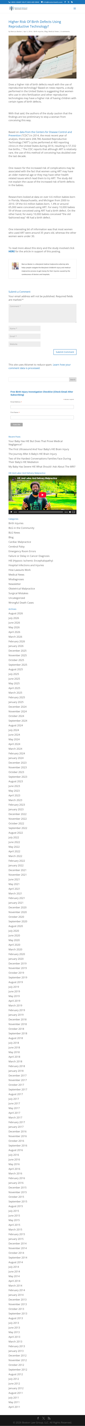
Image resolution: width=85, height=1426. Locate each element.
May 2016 (14, 1164)
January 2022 (16, 865)
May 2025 (14, 683)
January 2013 (16, 1351)
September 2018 (18, 1033)
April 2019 (14, 1000)
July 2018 (14, 1042)
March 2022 (15, 856)
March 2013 (15, 1341)
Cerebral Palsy (17, 546)
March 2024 (15, 748)
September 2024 (18, 720)
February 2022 (17, 860)
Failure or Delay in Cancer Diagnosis (29, 556)
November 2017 (18, 1080)
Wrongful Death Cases (21, 602)
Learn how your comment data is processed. (40, 366)
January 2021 (16, 902)
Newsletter (15, 584)
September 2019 (18, 977)
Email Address (16, 402)
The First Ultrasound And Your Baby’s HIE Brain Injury (39, 449)
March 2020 (15, 949)
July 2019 (14, 986)
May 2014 (14, 1276)
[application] (42, 495)
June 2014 (14, 1271)
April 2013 (14, 1336)
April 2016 (14, 1168)
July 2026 (14, 618)
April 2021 (14, 888)
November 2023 (18, 767)
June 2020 (14, 935)
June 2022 (14, 842)
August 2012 (16, 1374)
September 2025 (18, 664)
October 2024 (16, 716)
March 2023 (15, 800)
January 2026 (16, 646)
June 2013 (14, 1327)
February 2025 (17, 697)
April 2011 (14, 1406)
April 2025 (14, 688)
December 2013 (18, 1299)
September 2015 (18, 1201)
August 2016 (16, 1150)
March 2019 (15, 1005)
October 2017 (16, 1084)
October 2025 (16, 660)
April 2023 (14, 795)
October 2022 (16, 823)
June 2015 (14, 1215)
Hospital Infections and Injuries (26, 565)
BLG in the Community (21, 528)
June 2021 (14, 879)
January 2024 (16, 758)
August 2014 (16, 1262)
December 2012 (18, 1355)
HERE (12, 251)
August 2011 (16, 1393)
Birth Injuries (38, 31)
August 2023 (16, 781)
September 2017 (18, 1089)
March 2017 (15, 1117)
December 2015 (18, 1187)
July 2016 (14, 1154)
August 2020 (16, 926)
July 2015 (14, 1210)
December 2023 (18, 762)
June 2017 (14, 1103)
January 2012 (16, 1388)
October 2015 (16, 1196)
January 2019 (16, 1014)
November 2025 (18, 655)
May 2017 (14, 1108)
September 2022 (18, 828)
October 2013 (16, 1309)
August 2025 (16, 669)
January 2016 (16, 1182)
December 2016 (18, 1131)
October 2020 (16, 916)
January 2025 (16, 702)
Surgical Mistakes (18, 593)
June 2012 (14, 1383)
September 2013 (18, 1313)
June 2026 (14, 622)
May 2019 (14, 996)
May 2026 (14, 627)
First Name (15, 412)
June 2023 (14, 786)
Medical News (53, 31)
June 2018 (14, 1047)
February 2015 (17, 1234)
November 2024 (18, 711)
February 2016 (17, 1178)
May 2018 (14, 1052)
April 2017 (14, 1112)
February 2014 (17, 1290)
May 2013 (14, 1332)
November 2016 (18, 1136)
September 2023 (18, 776)
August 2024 (16, 725)
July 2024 (14, 730)
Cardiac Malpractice (20, 541)
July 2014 (14, 1266)
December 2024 (18, 706)
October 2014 (16, 1252)
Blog (46, 31)
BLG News (14, 532)
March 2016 (15, 1173)
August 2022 (16, 832)
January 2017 (16, 1126)
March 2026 (15, 636)
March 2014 (15, 1285)
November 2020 (18, 912)
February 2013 (17, 1346)
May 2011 (14, 1402)
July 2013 (14, 1322)
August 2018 (16, 1038)
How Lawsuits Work (20, 569)
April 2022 (14, 851)
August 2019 (16, 982)
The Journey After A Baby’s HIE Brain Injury (33, 453)
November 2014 (18, 1248)
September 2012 (18, 1369)
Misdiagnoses (16, 579)
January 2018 (16, 1070)
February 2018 (17, 1066)
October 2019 (16, 972)
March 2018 (15, 1061)
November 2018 (18, 1024)
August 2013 (16, 1318)
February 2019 (17, 1010)
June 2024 (14, 734)
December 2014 (18, 1243)
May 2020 (14, 940)
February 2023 (17, 804)
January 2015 (16, 1238)
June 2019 (14, 991)
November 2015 (18, 1192)
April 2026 (14, 632)
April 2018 (14, 1056)
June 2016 (14, 1159)
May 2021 (14, 884)
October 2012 (16, 1364)
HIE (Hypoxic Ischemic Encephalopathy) (31, 560)
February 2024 (17, 753)
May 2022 (14, 846)
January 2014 (16, 1294)
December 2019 (18, 963)
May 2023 (14, 790)
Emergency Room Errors (22, 551)
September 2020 (18, 921)
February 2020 (17, 954)
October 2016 (16, 1140)
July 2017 (14, 1098)
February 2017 (17, 1122)
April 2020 (14, 944)
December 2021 (18, 870)
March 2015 (15, 1229)
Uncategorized (17, 598)
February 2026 (17, 641)
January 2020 (16, 958)
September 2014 (18, 1257)
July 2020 (14, 930)
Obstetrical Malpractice (22, 588)
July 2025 (14, 674)
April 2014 (14, 1280)
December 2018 (18, 1019)
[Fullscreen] (73, 512)
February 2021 (17, 898)
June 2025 (14, 678)
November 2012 (18, 1360)
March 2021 (15, 893)
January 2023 (16, 809)
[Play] (11, 512)
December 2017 (18, 1075)
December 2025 (18, 650)
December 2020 (18, 907)
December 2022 (18, 814)
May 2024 (14, 739)
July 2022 (14, 837)
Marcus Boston (16, 31)
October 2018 (16, 1028)
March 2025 (15, 692)
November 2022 (18, 818)
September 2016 (18, 1145)
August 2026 (16, 613)
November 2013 (18, 1304)
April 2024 (14, 744)
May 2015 (14, 1220)
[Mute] (70, 512)
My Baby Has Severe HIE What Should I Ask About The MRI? (42, 466)
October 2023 (16, 772)
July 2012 (14, 1378)
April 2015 (14, 1224)
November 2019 (18, 968)
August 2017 (16, 1094)
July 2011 (14, 1397)
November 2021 (18, 874)
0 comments (65, 31)
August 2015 (16, 1206)
